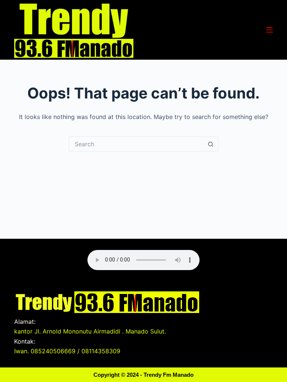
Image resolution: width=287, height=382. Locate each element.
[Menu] (269, 29)
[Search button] (210, 144)
